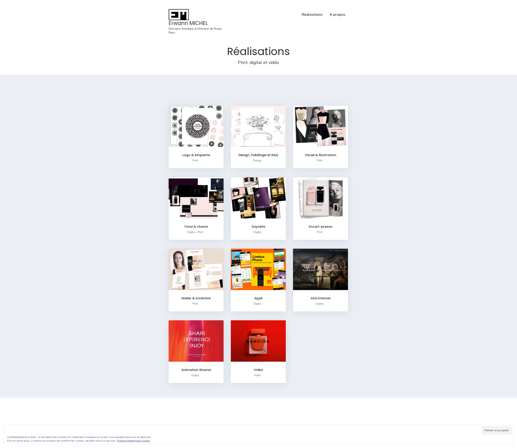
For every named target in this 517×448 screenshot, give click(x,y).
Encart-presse (320, 226)
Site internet (321, 298)
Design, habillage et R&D (258, 155)
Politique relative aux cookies (133, 440)
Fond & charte (196, 226)
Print (195, 160)
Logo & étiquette (196, 155)
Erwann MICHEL (188, 23)
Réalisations (312, 14)
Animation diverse (196, 370)
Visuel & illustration (320, 155)
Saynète (258, 226)
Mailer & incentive (196, 298)
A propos (337, 14)
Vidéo (258, 370)
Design (257, 160)
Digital (191, 232)
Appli (258, 298)
